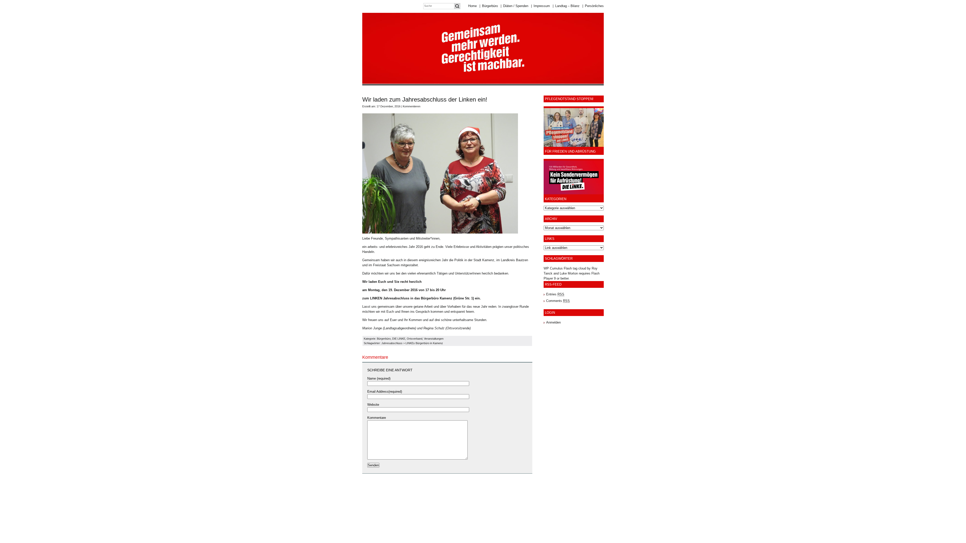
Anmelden (553, 322)
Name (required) (378, 378)
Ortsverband (414, 338)
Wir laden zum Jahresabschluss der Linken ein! (424, 99)
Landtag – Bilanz (566, 6)
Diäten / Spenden (514, 6)
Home (472, 6)
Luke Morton (569, 273)
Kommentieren (411, 106)
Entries (555, 294)
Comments (558, 301)
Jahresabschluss (392, 343)
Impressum (540, 6)
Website (373, 404)
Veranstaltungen (434, 338)
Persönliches (593, 6)
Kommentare (376, 418)
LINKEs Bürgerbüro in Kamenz (424, 343)
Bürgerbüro (488, 6)
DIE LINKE (398, 338)
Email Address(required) (384, 391)
